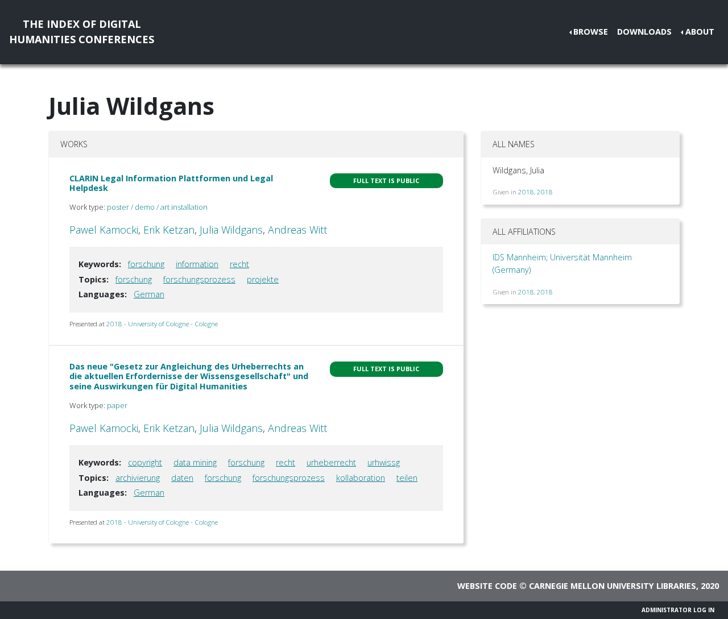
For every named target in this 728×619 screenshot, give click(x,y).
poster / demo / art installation (157, 207)
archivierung (137, 477)
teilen (406, 477)
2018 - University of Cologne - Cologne (162, 323)
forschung (146, 264)
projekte (263, 279)
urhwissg (383, 462)
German (149, 294)
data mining (195, 462)
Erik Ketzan (169, 229)
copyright (145, 462)
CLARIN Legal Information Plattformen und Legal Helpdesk (171, 183)
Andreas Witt (297, 229)
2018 (526, 192)
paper (117, 405)
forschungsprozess (199, 279)
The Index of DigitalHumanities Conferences (81, 31)
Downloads (644, 31)
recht (239, 264)
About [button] (699, 31)
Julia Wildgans (231, 229)
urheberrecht (331, 462)
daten (182, 477)
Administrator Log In (678, 610)
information (197, 264)
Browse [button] (590, 31)
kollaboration (360, 477)
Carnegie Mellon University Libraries (612, 585)
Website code (487, 585)
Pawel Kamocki (103, 229)
